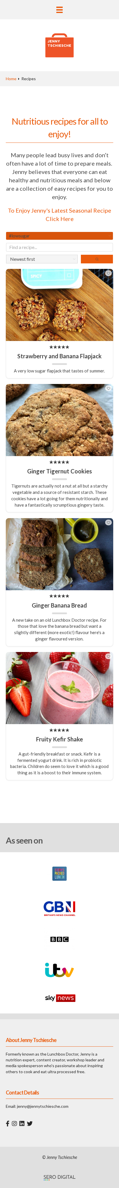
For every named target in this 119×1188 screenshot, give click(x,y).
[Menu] (59, 9)
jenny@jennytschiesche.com (42, 1106)
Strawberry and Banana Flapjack (59, 356)
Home (11, 78)
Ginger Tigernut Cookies (59, 471)
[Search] (97, 259)
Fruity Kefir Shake (59, 739)
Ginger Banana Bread (59, 605)
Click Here (60, 218)
